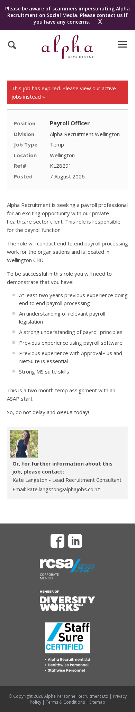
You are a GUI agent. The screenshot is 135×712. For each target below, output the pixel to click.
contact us (110, 15)
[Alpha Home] (67, 57)
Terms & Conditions (65, 702)
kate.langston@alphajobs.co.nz (63, 489)
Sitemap (97, 702)
